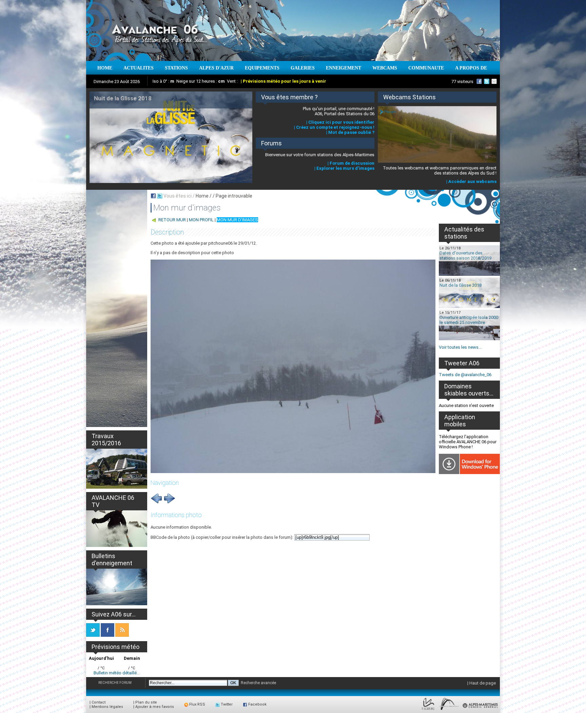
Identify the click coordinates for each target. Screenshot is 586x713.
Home (202, 196)
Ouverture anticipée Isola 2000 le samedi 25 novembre (469, 320)
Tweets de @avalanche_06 (465, 374)
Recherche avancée (258, 682)
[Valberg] (428, 710)
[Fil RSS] (122, 635)
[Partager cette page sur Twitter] (159, 196)
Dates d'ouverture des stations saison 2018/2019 (465, 255)
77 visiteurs (462, 81)
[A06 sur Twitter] (486, 81)
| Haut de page (481, 683)
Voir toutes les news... (460, 347)
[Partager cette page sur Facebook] (153, 196)
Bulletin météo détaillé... (117, 672)
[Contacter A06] (495, 81)
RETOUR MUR (172, 219)
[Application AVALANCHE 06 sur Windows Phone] (469, 472)
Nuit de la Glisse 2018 (461, 285)
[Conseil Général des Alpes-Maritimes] (480, 710)
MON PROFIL (201, 219)
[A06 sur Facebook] (479, 81)
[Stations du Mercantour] (448, 710)
